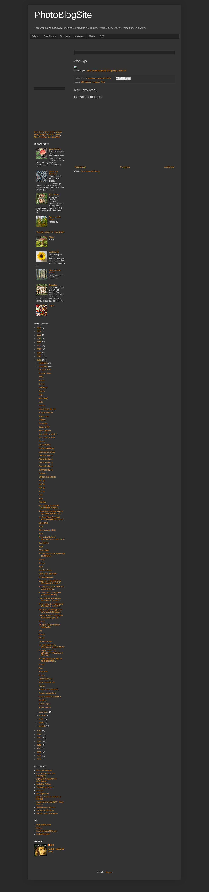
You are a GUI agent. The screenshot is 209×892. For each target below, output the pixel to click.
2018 (39, 353)
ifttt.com (88, 82)
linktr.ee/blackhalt (43, 825)
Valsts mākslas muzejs (48, 574)
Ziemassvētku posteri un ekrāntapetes (46, 780)
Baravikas (53, 285)
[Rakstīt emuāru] (120, 78)
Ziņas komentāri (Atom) (90, 171)
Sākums (35, 36)
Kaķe (41, 395)
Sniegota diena (45, 370)
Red (36, 132)
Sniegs (42, 380)
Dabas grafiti (44, 427)
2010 (39, 748)
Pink (36, 137)
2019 (39, 349)
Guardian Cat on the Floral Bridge (50, 232)
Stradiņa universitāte (47, 530)
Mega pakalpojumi (44, 770)
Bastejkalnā (44, 543)
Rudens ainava (45, 707)
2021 (39, 342)
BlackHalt (56, 137)
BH (52, 845)
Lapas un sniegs (45, 641)
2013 (39, 738)
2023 (39, 335)
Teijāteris (42, 473)
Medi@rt (39, 790)
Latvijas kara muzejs (47, 477)
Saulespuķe (54, 252)
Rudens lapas (44, 704)
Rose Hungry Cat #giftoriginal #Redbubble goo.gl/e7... (51, 605)
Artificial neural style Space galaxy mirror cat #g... (50, 593)
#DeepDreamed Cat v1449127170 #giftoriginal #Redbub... (51, 653)
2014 (39, 734)
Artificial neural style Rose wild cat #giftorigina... (51, 588)
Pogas (51, 306)
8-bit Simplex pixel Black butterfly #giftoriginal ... (49, 507)
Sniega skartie (45, 445)
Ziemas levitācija (46, 455)
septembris (44, 712)
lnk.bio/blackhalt (43, 834)
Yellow (52, 132)
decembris (43, 363)
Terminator (43, 388)
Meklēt (92, 36)
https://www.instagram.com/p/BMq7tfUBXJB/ (107, 71)
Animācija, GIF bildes (45, 810)
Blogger (109, 872)
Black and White (53, 135)
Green (41, 132)
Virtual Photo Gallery (45, 787)
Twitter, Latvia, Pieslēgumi (47, 814)
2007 (39, 759)
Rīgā (41, 534)
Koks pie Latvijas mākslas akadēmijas (49, 626)
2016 (39, 360)
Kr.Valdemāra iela (46, 577)
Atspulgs (42, 502)
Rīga (41, 495)
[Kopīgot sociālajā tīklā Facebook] (126, 78)
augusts (42, 715)
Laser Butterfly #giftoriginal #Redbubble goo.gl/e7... (50, 599)
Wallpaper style (42, 794)
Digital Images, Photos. (46, 807)
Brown (36, 135)
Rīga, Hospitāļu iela (47, 682)
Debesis (42, 420)
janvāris (42, 726)
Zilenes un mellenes (53, 173)
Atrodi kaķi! (43, 398)
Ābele (41, 377)
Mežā (41, 402)
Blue (47, 132)
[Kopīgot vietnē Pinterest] (129, 78)
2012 (39, 741)
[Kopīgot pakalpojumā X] (123, 78)
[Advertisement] (90, 45)
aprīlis (42, 723)
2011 (39, 745)
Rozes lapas (44, 416)
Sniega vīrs (43, 672)
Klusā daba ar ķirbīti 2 (48, 434)
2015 (39, 731)
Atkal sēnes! (54, 194)
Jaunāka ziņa (80, 167)
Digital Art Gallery (43, 784)
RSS (102, 36)
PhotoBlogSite (63, 15)
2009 (39, 752)
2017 (39, 356)
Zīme (41, 668)
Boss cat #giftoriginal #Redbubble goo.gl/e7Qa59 (51, 538)
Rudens (42, 686)
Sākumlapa (125, 167)
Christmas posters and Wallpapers (45, 774)
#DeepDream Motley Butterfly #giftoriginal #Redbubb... (51, 512)
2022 (39, 338)
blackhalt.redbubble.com (46, 831)
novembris (43, 367)
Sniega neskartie (46, 413)
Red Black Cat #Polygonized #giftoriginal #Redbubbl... (51, 611)
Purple (43, 135)
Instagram (96, 82)
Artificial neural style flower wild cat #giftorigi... (52, 555)
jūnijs (41, 719)
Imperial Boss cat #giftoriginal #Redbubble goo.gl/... (51, 616)
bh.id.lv (39, 828)
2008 (39, 756)
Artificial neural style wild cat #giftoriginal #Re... (50, 660)
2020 (39, 346)
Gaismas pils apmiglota (48, 689)
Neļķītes (42, 406)
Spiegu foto (43, 523)
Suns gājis (43, 423)
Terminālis (65, 36)
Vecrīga (42, 481)
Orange (59, 132)
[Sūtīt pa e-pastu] (117, 78)
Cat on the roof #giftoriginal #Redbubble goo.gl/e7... (50, 582)
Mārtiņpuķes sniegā (47, 452)
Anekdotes (79, 36)
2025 (39, 328)
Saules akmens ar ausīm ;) (50, 697)
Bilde (82, 82)
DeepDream (50, 36)
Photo (103, 82)
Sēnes (51, 237)
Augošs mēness (45, 570)
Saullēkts (42, 700)
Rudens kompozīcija (47, 693)
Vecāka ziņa (169, 167)
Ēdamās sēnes (55, 149)
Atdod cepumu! (45, 430)
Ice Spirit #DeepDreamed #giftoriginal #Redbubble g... (52, 518)
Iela (40, 631)
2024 (39, 331)
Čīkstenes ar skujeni (47, 409)
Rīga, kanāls (44, 550)
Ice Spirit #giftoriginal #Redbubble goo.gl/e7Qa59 (51, 646)
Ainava (42, 441)
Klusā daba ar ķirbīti (47, 438)
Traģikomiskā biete (46, 448)
